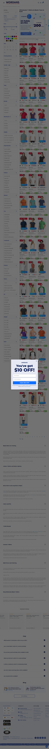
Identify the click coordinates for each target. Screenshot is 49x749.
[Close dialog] (36, 361)
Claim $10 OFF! (24, 383)
